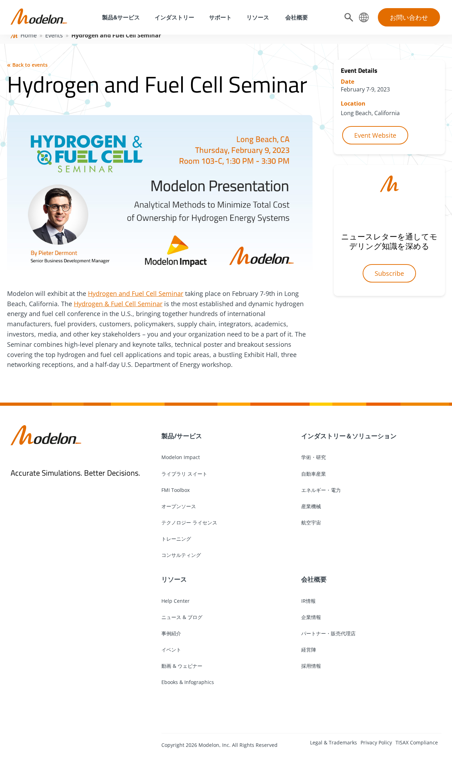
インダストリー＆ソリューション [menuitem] (349, 436)
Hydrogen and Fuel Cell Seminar (135, 293)
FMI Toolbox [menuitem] (175, 490)
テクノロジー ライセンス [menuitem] (189, 522)
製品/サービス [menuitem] (181, 436)
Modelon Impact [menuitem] (180, 457)
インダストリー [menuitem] (174, 17)
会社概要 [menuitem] (296, 17)
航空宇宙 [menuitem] (311, 522)
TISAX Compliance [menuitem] (417, 742)
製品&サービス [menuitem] (120, 17)
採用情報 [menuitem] (311, 665)
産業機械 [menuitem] (311, 506)
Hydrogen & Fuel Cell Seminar (118, 303)
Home (28, 35)
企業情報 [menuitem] (311, 617)
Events (54, 35)
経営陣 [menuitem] (308, 649)
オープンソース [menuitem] (178, 506)
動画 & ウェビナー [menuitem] (181, 665)
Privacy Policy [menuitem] (376, 742)
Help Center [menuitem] (175, 600)
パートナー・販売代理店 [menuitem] (328, 633)
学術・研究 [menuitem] (313, 457)
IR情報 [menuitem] (308, 600)
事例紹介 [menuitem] (171, 633)
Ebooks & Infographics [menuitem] (187, 682)
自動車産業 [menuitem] (313, 473)
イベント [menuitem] (171, 649)
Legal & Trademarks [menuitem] (333, 742)
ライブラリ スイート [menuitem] (184, 473)
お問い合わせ (409, 17)
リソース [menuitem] (257, 17)
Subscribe (389, 273)
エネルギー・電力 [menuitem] (321, 490)
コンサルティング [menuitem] (181, 555)
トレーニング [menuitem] (176, 538)
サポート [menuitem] (220, 17)
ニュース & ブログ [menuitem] (181, 617)
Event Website (375, 135)
